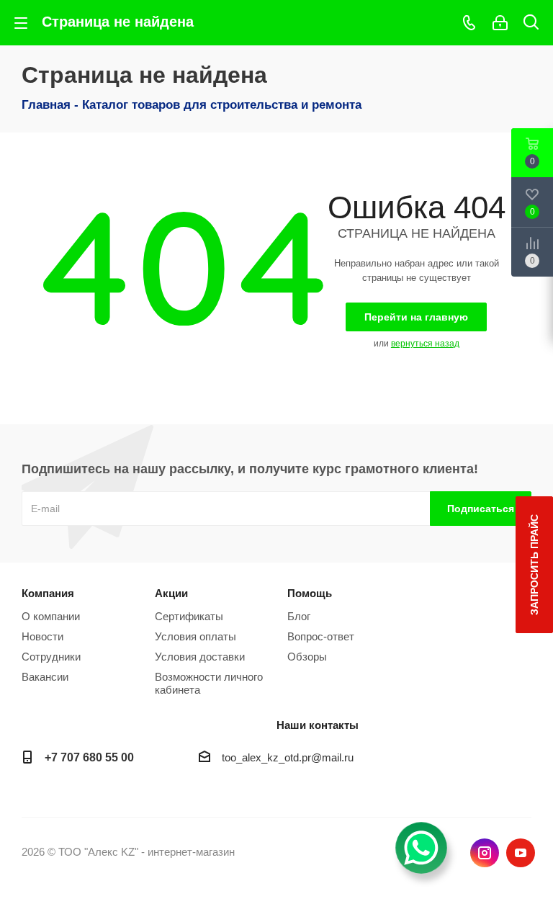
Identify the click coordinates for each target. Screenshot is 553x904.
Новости (42, 636)
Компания (48, 593)
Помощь (309, 593)
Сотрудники (51, 656)
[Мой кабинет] (500, 23)
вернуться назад (425, 344)
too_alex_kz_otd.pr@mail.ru (288, 757)
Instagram (484, 852)
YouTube (520, 852)
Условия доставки (200, 656)
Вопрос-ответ (320, 636)
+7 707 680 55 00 (89, 757)
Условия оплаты (195, 636)
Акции (171, 593)
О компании (51, 616)
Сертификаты (189, 616)
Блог (298, 616)
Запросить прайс (534, 564)
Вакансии (45, 677)
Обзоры (307, 656)
